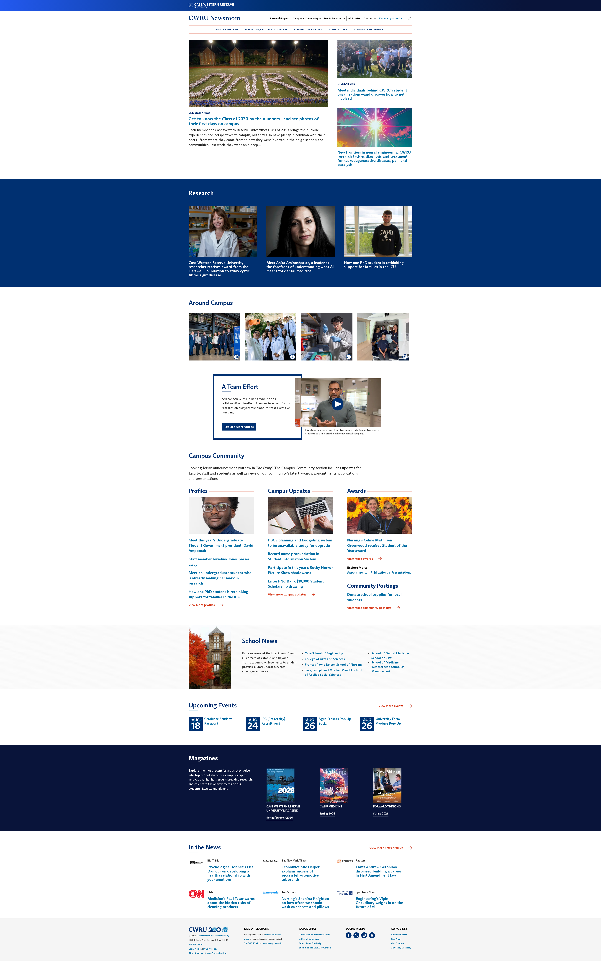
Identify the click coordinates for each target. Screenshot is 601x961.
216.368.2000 (196, 944)
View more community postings (369, 608)
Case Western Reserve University (213, 935)
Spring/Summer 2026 (279, 817)
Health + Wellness (227, 29)
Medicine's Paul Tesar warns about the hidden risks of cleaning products (231, 902)
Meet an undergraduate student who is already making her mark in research (220, 577)
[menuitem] (227, 30)
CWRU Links (399, 928)
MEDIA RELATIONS (256, 928)
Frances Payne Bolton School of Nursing (333, 664)
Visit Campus (397, 943)
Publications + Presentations (391, 572)
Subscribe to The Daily (310, 943)
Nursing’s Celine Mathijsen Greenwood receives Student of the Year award (377, 545)
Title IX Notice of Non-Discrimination (207, 953)
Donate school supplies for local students (374, 597)
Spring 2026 (327, 813)
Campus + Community (306, 18)
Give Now (396, 938)
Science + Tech (338, 29)
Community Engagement (369, 29)
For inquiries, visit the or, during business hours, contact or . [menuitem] (263, 939)
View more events (390, 706)
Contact (369, 18)
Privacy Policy (210, 948)
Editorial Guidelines (309, 938)
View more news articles (386, 848)
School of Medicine (384, 662)
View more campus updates (287, 594)
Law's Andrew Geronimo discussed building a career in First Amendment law (378, 871)
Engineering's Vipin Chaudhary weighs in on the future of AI (379, 902)
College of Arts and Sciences (325, 659)
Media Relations (333, 18)
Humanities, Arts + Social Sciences (266, 29)
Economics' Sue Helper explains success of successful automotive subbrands (300, 873)
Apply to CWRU (399, 934)
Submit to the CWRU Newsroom (315, 947)
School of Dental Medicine (390, 653)
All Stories (354, 18)
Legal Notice (195, 948)
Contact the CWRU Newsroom (314, 934)
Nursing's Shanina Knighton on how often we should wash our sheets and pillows (305, 902)
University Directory (401, 947)
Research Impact (279, 18)
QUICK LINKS (307, 928)
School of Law (381, 658)
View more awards (360, 559)
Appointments (357, 572)
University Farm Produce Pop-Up (388, 721)
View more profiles (202, 605)
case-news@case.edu (272, 943)
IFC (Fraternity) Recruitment (273, 721)
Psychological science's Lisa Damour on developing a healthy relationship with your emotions (230, 873)
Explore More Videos (239, 427)
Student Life (346, 83)
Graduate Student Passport (218, 721)
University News (200, 112)
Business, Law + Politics (308, 29)
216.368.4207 (251, 943)
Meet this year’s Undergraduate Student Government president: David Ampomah (221, 545)
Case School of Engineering (324, 653)
